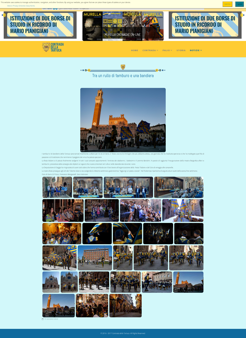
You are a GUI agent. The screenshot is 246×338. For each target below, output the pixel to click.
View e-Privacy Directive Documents (21, 6)
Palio (166, 50)
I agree (239, 4)
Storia (181, 50)
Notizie (195, 50)
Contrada (149, 50)
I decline (227, 4)
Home (134, 50)
